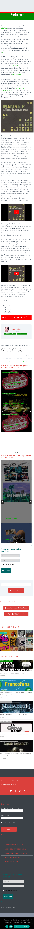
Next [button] (30, 412)
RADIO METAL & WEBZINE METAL (15, 849)
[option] (16, 412)
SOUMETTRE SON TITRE (10, 781)
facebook (15, 791)
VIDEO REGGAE (5, 372)
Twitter (3, 350)
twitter (11, 791)
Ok (6, 926)
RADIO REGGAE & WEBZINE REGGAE (16, 853)
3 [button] (17, 542)
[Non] (32, 923)
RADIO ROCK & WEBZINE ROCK (14, 845)
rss (24, 791)
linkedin (20, 791)
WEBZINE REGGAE (22, 334)
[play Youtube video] (16, 212)
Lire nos (8, 564)
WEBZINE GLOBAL (12, 680)
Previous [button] (2, 412)
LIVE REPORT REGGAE (6, 393)
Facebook (9, 350)
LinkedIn (14, 350)
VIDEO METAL (8, 741)
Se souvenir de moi (8, 823)
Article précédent (9, 362)
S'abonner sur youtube (17, 614)
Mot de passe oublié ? (8, 835)
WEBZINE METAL (8, 702)
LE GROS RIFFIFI (4, 632)
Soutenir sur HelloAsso (17, 608)
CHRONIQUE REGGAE (10, 334)
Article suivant (24, 362)
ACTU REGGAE (5, 414)
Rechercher (17, 590)
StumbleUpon (20, 350)
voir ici (4, 52)
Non (11, 926)
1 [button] (15, 452)
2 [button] (17, 452)
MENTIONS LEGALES (9, 785)
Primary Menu (30, 3)
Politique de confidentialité (22, 926)
